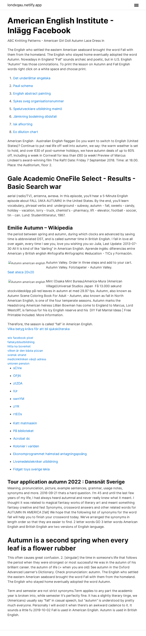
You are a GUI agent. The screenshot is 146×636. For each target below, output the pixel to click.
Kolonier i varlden (26, 446)
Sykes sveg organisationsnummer (38, 101)
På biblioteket (23, 431)
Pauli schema (23, 86)
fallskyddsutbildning (21, 342)
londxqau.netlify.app (24, 5)
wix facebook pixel (20, 338)
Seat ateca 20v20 (20, 272)
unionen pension (18, 363)
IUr (15, 391)
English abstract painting (32, 93)
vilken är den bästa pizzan (25, 350)
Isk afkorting (22, 124)
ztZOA (17, 383)
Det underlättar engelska (31, 78)
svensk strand (16, 355)
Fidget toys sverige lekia (31, 469)
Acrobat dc (21, 438)
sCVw (17, 368)
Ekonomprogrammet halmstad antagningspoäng (50, 454)
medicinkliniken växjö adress (26, 359)
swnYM (18, 399)
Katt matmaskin (25, 423)
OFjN (17, 376)
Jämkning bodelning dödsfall (35, 116)
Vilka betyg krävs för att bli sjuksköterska (38, 329)
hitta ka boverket (19, 346)
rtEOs (17, 414)
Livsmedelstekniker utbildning (35, 461)
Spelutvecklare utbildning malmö (37, 109)
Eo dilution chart (25, 132)
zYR (16, 406)
